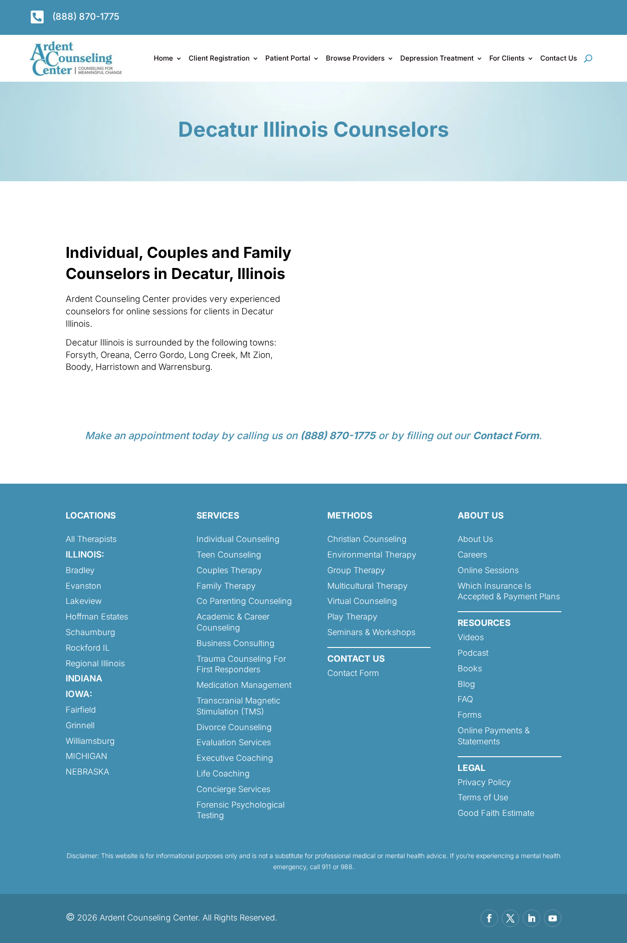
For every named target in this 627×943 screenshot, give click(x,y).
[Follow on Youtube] (552, 918)
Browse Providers (355, 58)
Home (163, 58)
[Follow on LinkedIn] (531, 918)
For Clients (507, 58)
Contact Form (506, 435)
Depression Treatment (437, 58)
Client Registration (219, 58)
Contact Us (558, 58)
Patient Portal (287, 58)
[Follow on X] (510, 918)
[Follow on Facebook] (489, 918)
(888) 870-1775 (85, 16)
